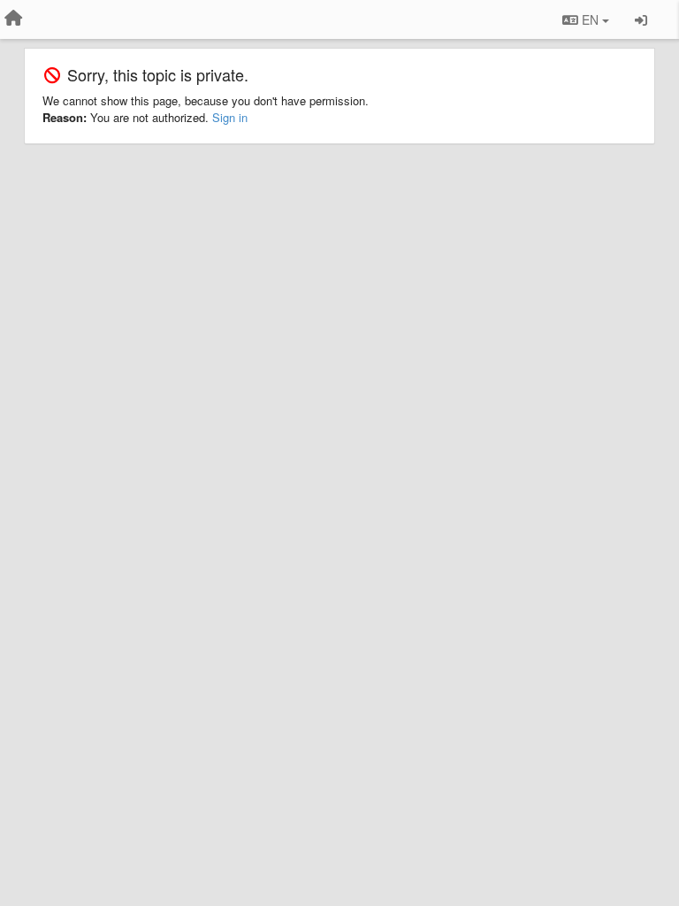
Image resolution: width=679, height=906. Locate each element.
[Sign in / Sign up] (641, 19)
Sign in (230, 117)
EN (590, 19)
